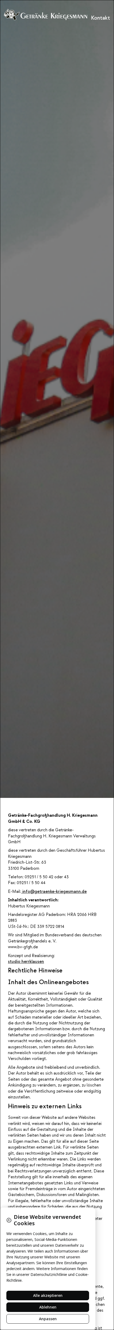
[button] (97, 18)
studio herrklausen (26, 961)
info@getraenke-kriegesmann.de (54, 891)
